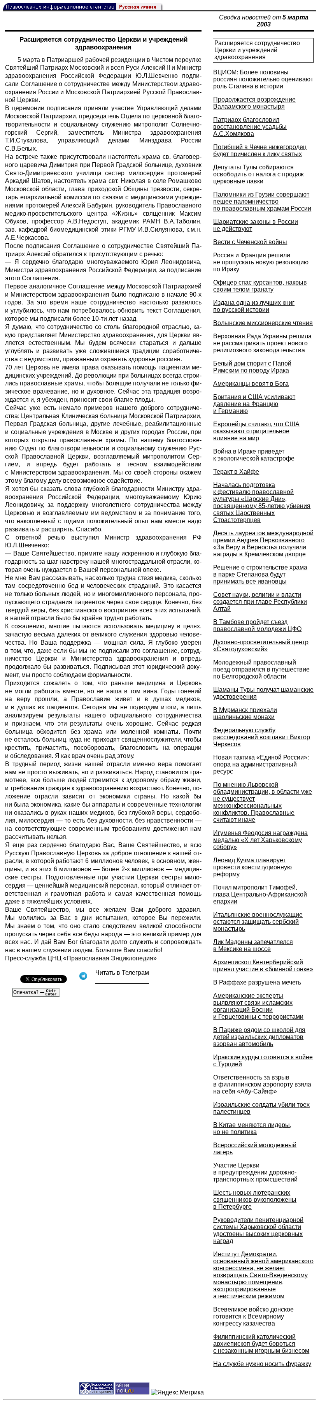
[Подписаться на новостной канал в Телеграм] (122, 981)
